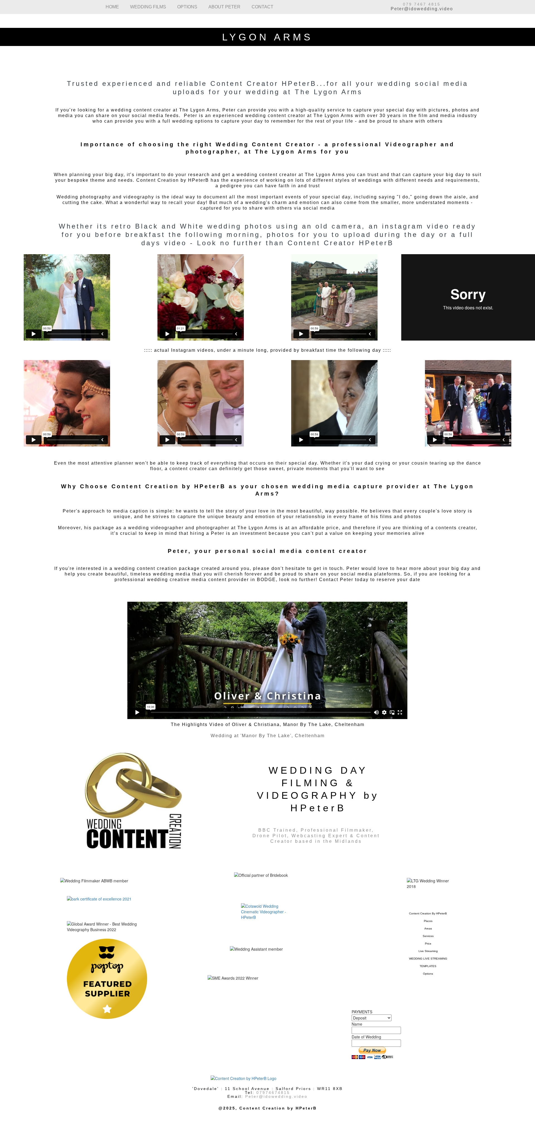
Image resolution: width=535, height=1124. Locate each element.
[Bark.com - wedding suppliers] (107, 899)
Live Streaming (428, 951)
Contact (260, 6)
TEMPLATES (428, 966)
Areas (428, 928)
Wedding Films (145, 6)
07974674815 (273, 1092)
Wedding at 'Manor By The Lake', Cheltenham (268, 735)
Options (184, 6)
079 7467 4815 (422, 4)
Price (428, 943)
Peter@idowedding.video (422, 8)
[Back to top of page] (267, 1078)
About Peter (221, 6)
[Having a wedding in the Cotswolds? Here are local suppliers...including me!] (267, 911)
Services (428, 936)
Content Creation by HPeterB (428, 913)
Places (428, 920)
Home (109, 6)
